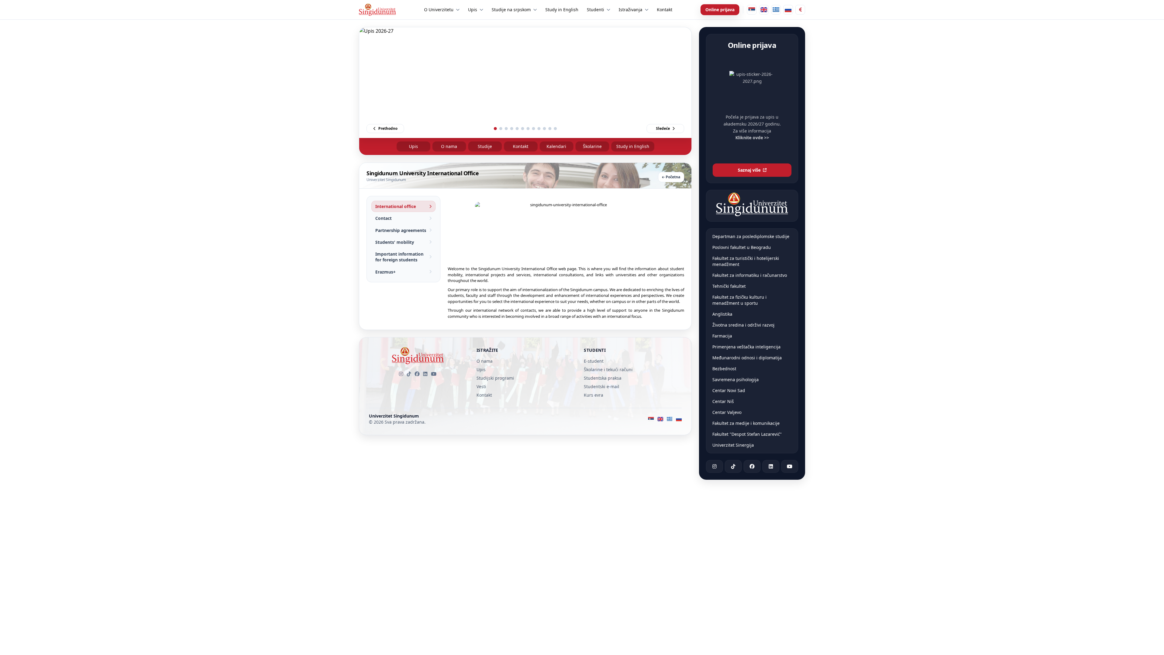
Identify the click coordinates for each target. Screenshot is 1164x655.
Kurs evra (593, 395)
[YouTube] (433, 374)
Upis (413, 146)
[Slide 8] (533, 128)
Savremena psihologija (735, 379)
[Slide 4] (511, 128)
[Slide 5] (517, 128)
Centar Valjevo (726, 412)
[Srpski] (752, 10)
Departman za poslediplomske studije (750, 236)
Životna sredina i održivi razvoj (743, 325)
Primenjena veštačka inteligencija (746, 347)
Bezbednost (724, 368)
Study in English (632, 146)
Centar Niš (723, 401)
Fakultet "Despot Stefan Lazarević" (747, 434)
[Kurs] (800, 10)
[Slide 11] (549, 128)
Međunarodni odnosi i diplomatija (747, 358)
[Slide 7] (528, 128)
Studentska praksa (602, 378)
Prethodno (387, 128)
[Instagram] (401, 374)
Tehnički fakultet (729, 286)
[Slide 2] (500, 128)
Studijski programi (495, 378)
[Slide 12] (555, 128)
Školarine (592, 146)
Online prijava (719, 9)
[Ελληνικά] (776, 10)
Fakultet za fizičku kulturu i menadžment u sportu (739, 300)
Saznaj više (749, 170)
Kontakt (520, 146)
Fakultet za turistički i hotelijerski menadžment (745, 261)
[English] (764, 10)
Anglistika (722, 314)
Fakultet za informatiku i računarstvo (749, 275)
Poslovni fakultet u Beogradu (741, 247)
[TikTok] (409, 374)
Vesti (481, 386)
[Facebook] (417, 374)
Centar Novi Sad (728, 390)
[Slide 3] (506, 128)
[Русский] (788, 10)
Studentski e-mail (601, 386)
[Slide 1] (495, 128)
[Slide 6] (522, 128)
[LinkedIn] (425, 374)
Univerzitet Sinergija (733, 445)
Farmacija (722, 336)
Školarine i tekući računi (608, 369)
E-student (594, 361)
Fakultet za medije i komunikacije (746, 423)
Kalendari (556, 146)
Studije (485, 146)
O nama (449, 146)
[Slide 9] (538, 128)
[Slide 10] (544, 128)
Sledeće (663, 128)
